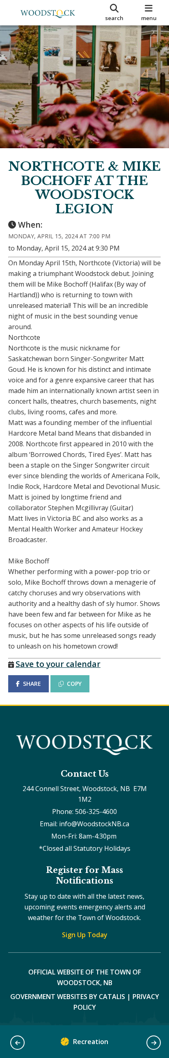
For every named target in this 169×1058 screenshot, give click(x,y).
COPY (74, 683)
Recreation (90, 1041)
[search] (114, 12)
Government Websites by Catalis (67, 996)
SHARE (32, 683)
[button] (17, 1042)
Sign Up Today (84, 934)
